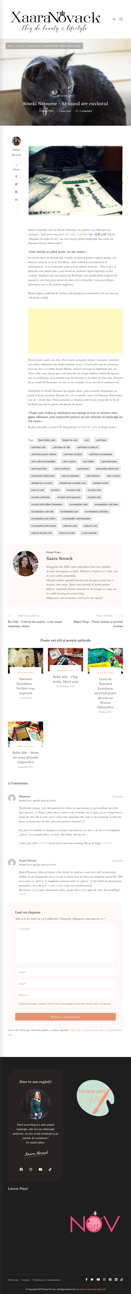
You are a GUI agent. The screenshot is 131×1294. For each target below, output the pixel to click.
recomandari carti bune (96, 511)
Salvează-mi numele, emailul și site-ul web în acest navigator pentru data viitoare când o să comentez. (65, 1003)
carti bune (101, 440)
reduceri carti (90, 525)
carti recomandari (70, 475)
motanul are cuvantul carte (72, 482)
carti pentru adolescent (107, 468)
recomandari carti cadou (43, 518)
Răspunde (118, 796)
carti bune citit (38, 447)
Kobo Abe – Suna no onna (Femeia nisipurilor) (26, 757)
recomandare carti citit (42, 511)
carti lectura (83, 468)
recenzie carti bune (40, 497)
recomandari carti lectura (43, 525)
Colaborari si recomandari (47, 1279)
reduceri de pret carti (41, 532)
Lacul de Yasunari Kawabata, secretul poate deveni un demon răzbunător (105, 693)
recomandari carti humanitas (76, 518)
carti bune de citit (61, 447)
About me (13, 1279)
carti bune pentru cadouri (43, 454)
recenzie (55, 489)
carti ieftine (88, 461)
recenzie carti (94, 489)
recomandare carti (78, 504)
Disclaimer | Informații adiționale (91, 1289)
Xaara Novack (16, 152)
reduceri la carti (66, 532)
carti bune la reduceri (87, 447)
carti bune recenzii (72, 454)
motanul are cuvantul (41, 482)
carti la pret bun (39, 468)
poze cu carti (37, 489)
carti (87, 440)
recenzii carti (94, 497)
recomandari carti (69, 511)
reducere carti (70, 525)
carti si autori (113, 475)
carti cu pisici (69, 461)
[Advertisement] (75, 331)
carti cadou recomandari (43, 461)
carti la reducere (62, 468)
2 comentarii (85, 111)
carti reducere (93, 475)
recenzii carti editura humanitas (46, 504)
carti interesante (109, 461)
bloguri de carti (69, 440)
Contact (26, 1279)
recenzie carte (73, 489)
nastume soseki (100, 482)
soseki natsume (89, 532)
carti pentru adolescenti (42, 475)
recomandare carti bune (106, 504)
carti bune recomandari (100, 454)
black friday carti (46, 440)
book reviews (65, 95)
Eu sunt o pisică (76, 234)
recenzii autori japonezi (69, 497)
